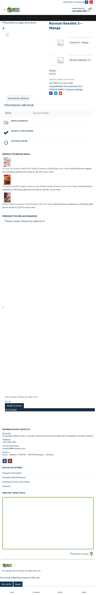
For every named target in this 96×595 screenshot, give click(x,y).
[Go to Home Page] (3, 18)
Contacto (6, 486)
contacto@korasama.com (13, 448)
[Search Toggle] (46, 9)
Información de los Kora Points (16, 482)
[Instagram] (91, 2)
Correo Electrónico (60, 93)
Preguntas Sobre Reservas (14, 477)
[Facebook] (86, 2)
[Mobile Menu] (4, 10)
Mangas (79, 89)
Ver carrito (6, 584)
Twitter (55, 93)
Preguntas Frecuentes (12, 473)
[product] (48, 162)
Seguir (18, 584)
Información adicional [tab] (18, 98)
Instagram (10, 461)
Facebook (51, 93)
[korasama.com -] (13, 10)
